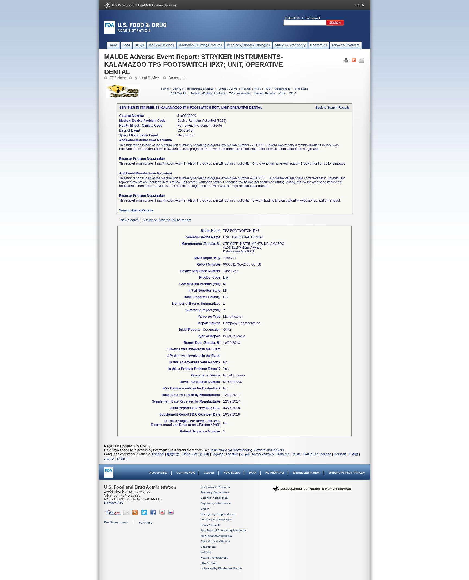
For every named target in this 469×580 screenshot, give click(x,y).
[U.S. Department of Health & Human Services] (312, 490)
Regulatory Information (216, 503)
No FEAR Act (274, 472)
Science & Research (214, 497)
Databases (177, 78)
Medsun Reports (264, 93)
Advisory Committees (215, 492)
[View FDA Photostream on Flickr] (171, 514)
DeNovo (178, 88)
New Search (130, 220)
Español (158, 454)
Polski (295, 454)
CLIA (282, 93)
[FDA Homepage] (108, 474)
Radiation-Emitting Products (207, 93)
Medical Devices (148, 78)
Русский (232, 454)
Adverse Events (227, 88)
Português (310, 454)
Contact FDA (185, 472)
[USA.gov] (113, 514)
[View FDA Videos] (162, 514)
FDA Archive (209, 563)
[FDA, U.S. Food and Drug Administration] (135, 33)
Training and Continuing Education (223, 530)
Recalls (246, 88)
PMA (258, 88)
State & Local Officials (215, 541)
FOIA (252, 472)
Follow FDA (292, 18)
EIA (225, 277)
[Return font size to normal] (358, 5)
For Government (116, 522)
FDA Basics (232, 472)
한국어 (204, 454)
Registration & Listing (200, 88)
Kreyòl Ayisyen (263, 454)
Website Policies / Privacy (347, 472)
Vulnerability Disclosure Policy (221, 568)
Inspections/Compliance (217, 535)
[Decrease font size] (355, 5)
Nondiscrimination (306, 472)
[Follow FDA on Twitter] (144, 514)
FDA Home (118, 78)
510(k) (165, 88)
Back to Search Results (332, 108)
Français (282, 454)
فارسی (109, 458)
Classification (282, 88)
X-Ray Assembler (239, 93)
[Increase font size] (362, 5)
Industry (206, 552)
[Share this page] (353, 61)
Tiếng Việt (189, 454)
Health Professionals (214, 557)
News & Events (211, 524)
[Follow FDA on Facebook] (153, 514)
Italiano (326, 454)
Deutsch (340, 454)
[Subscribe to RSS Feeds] (135, 514)
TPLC (292, 93)
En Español (313, 18)
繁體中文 (173, 454)
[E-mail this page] (361, 61)
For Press (145, 522)
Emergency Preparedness (218, 514)
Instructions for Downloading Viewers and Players (247, 450)
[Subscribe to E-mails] (126, 514)
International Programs (216, 519)
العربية (245, 454)
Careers (209, 472)
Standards (301, 88)
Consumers (208, 546)
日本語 (353, 454)
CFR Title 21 (178, 93)
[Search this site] (335, 24)
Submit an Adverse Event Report (167, 220)
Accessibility (158, 472)
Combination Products (215, 486)
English (122, 458)
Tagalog (218, 454)
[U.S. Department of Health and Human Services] (140, 7)
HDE (267, 88)
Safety (205, 508)
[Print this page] (345, 61)
